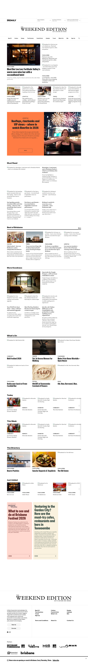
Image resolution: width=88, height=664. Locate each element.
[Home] (14, 20)
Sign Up (73, 38)
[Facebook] (7, 632)
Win (67, 38)
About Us (54, 620)
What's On (61, 38)
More (79, 228)
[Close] (86, 658)
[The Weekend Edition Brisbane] (44, 29)
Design (22, 38)
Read (25, 150)
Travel (54, 38)
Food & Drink (40, 38)
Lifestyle (48, 38)
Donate (14, 628)
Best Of (9, 38)
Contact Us (70, 620)
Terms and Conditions (41, 620)
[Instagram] (10, 632)
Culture (16, 38)
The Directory (30, 38)
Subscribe (56, 660)
